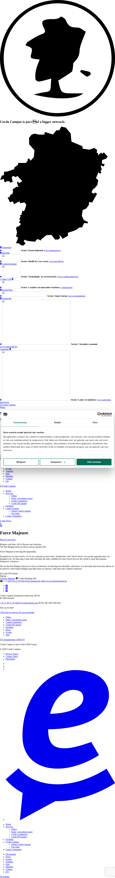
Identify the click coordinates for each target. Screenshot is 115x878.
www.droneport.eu (52, 250)
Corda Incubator (9, 264)
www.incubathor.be (76, 296)
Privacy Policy (12, 654)
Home (8, 491)
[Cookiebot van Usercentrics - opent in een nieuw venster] (99, 414)
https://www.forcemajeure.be (54, 581)
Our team (15, 513)
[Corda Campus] (8, 405)
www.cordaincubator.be (67, 276)
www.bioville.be (56, 261)
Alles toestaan (94, 462)
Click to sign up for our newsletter (17, 612)
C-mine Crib (6, 279)
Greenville (7, 298)
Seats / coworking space (22, 498)
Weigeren (21, 462)
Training (9, 471)
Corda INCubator (19, 503)
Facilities (9, 506)
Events (9, 469)
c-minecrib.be (66, 287)
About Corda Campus (21, 511)
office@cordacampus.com (26, 603)
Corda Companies (14, 516)
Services (9, 493)
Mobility (9, 476)
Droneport (6, 247)
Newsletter (5, 876)
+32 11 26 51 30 (7, 603)
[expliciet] (60, 819)
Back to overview (8, 539)
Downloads (11, 854)
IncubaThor (7, 290)
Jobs (8, 474)
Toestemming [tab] (20, 422)
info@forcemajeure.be (31, 581)
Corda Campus (12, 508)
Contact (9, 479)
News (8, 630)
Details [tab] (57, 422)
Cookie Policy (12, 656)
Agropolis (4, 349)
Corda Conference (19, 501)
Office (14, 496)
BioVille (6, 253)
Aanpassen (55, 462)
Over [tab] (95, 422)
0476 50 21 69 (13, 581)
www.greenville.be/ (8, 346)
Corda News (5, 522)
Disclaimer (10, 659)
